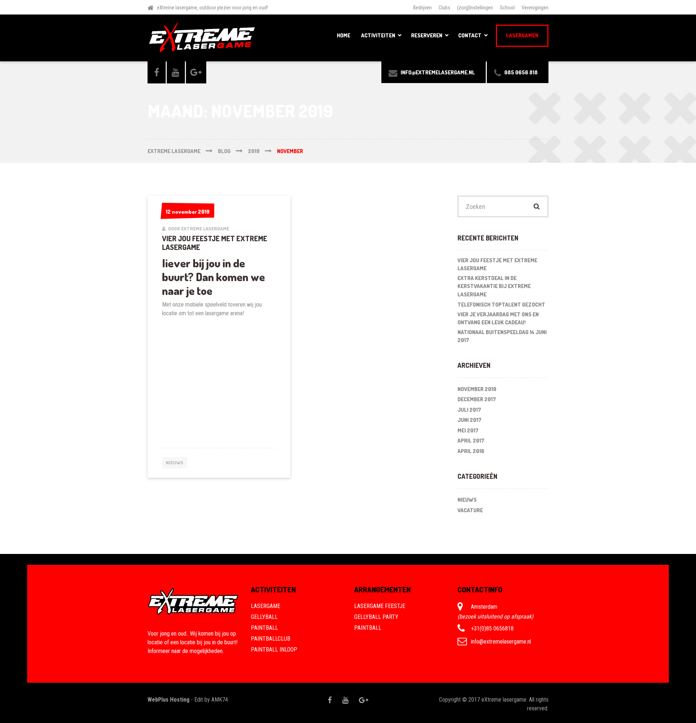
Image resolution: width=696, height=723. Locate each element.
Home (343, 35)
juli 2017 (469, 409)
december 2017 (476, 399)
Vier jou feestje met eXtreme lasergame (214, 243)
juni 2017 (469, 419)
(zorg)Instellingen (475, 8)
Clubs (444, 8)
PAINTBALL (264, 627)
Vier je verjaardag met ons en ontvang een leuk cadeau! (498, 318)
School (507, 8)
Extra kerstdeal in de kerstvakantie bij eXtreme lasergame (494, 286)
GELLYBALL (264, 616)
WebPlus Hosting (169, 699)
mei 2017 (467, 430)
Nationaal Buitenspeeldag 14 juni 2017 (502, 336)
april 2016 (470, 451)
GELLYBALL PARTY (376, 616)
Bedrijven (422, 8)
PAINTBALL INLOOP (274, 649)
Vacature (470, 510)
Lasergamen (522, 35)
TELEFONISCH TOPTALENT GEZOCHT (501, 304)
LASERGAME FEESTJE (379, 606)
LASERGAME (265, 606)
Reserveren (426, 35)
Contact (469, 35)
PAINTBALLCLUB (270, 638)
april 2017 (470, 440)
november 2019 (476, 389)
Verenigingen (535, 8)
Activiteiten (378, 35)
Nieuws (174, 462)
